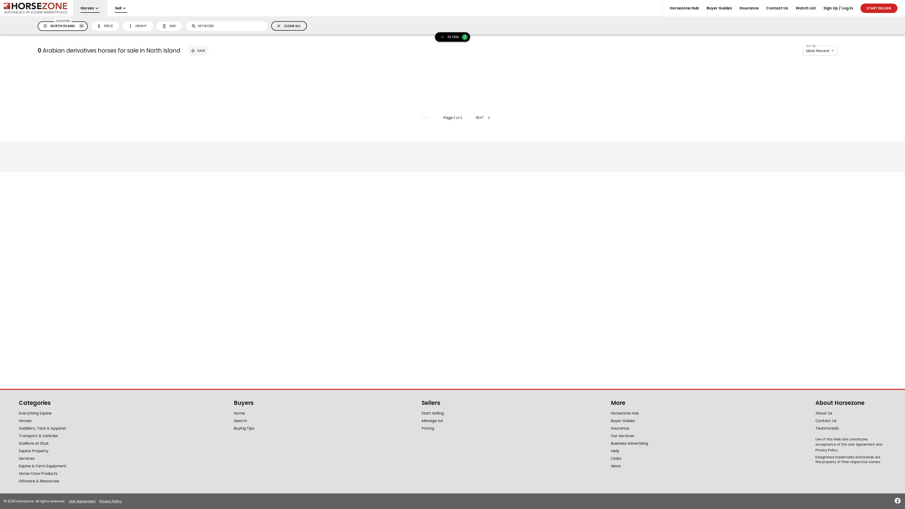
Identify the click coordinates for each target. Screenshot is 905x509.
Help (615, 451)
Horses (25, 420)
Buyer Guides (719, 8)
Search (240, 420)
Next (480, 117)
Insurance (749, 8)
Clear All (292, 26)
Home (239, 413)
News (616, 466)
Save (201, 50)
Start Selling (433, 413)
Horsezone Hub (684, 8)
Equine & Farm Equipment (42, 466)
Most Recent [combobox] (818, 50)
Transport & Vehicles (38, 436)
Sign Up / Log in (838, 8)
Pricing (428, 428)
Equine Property (34, 451)
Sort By (811, 46)
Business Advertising (629, 443)
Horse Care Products (38, 473)
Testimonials (827, 428)
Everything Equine (35, 413)
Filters (457, 37)
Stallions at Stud (33, 443)
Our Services (622, 436)
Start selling (879, 8)
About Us (823, 413)
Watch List (806, 8)
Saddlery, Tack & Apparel (42, 428)
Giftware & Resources (39, 481)
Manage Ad (432, 420)
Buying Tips (244, 428)
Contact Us (777, 8)
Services (26, 458)
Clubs (616, 458)
